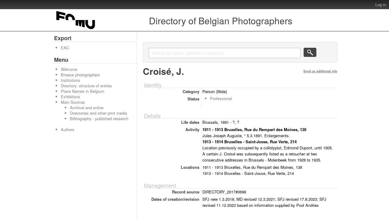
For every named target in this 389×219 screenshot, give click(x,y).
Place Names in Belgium (82, 91)
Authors (67, 129)
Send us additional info (320, 71)
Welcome (69, 69)
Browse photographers (80, 75)
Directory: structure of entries (86, 86)
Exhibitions (70, 96)
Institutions (70, 80)
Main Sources (73, 102)
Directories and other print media (98, 113)
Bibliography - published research (99, 118)
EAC (65, 47)
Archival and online (86, 107)
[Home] (76, 29)
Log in (380, 4)
